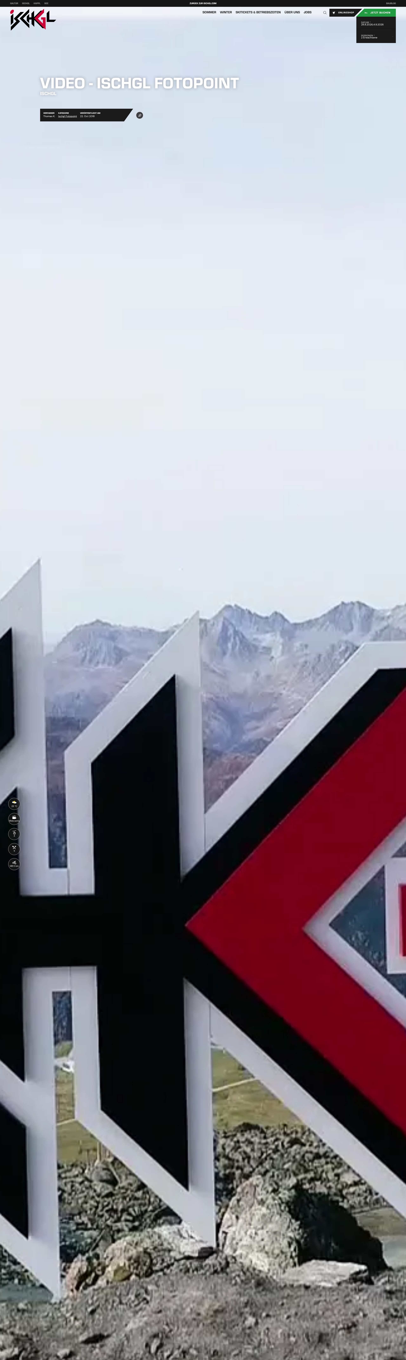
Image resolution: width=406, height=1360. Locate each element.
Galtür (14, 3)
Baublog (391, 3)
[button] (325, 13)
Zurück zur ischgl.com (203, 3)
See (46, 3)
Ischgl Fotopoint (67, 116)
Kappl (37, 3)
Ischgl (26, 3)
